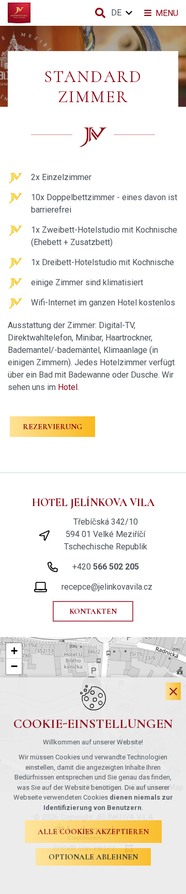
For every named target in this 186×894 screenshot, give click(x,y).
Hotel (68, 387)
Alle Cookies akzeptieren (93, 831)
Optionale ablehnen (93, 857)
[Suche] (100, 13)
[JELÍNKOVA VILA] (19, 13)
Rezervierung (52, 426)
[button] (14, 651)
